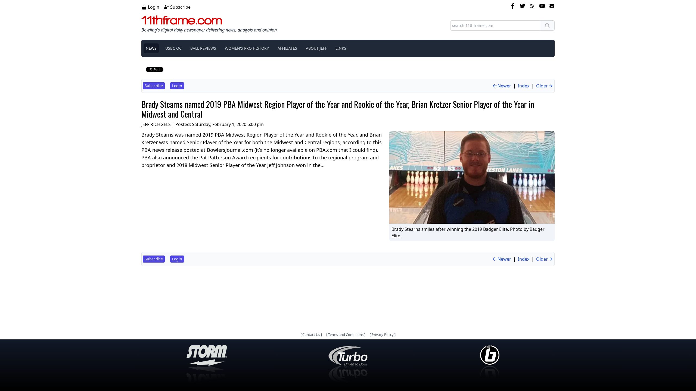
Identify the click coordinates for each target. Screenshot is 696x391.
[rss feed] (532, 6)
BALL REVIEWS (203, 48)
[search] (547, 25)
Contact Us (311, 334)
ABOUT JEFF (316, 48)
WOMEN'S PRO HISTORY (247, 48)
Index (523, 86)
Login (153, 7)
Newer (504, 86)
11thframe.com (181, 20)
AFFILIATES (287, 48)
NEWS (151, 48)
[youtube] (542, 6)
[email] (551, 6)
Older (542, 86)
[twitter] (522, 6)
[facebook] (513, 6)
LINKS (340, 48)
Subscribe (180, 7)
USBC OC (173, 48)
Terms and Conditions (345, 334)
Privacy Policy (383, 334)
